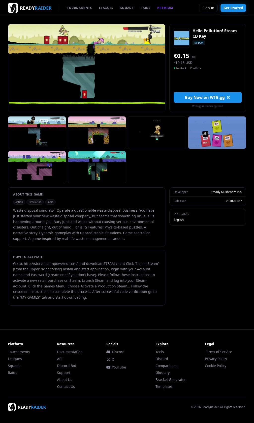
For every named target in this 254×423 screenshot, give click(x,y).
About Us (64, 379)
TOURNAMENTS (79, 8)
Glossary (163, 372)
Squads (14, 365)
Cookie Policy (215, 365)
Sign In (208, 7)
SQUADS (127, 8)
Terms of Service (218, 351)
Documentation (70, 351)
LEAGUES (106, 8)
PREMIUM (165, 8)
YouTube (119, 367)
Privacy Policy (216, 358)
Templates (164, 386)
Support (63, 372)
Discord (118, 351)
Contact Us (66, 386)
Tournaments (19, 351)
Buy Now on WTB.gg (205, 97)
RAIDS (145, 8)
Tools (160, 351)
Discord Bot (66, 365)
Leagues (15, 358)
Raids (12, 372)
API (60, 358)
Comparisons (166, 365)
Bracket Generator (171, 379)
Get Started (233, 7)
